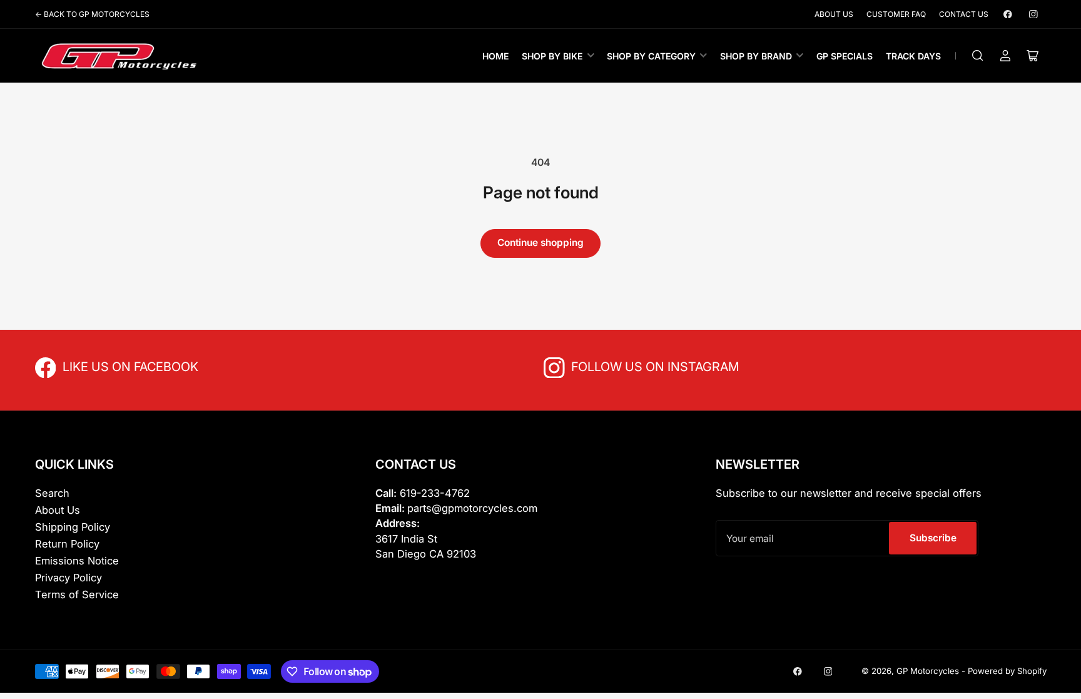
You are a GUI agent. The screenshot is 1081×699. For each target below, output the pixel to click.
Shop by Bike (552, 56)
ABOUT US (834, 14)
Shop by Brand (756, 56)
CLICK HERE (90, 366)
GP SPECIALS (844, 56)
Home (495, 56)
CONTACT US (963, 14)
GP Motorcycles (927, 671)
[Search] (978, 55)
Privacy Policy (68, 577)
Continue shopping (540, 242)
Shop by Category (651, 56)
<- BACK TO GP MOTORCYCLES (92, 14)
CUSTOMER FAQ (896, 14)
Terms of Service (77, 594)
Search (52, 493)
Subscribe (933, 538)
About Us (57, 510)
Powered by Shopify (1007, 671)
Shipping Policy (72, 527)
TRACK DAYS (913, 56)
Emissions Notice (77, 560)
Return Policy (67, 544)
